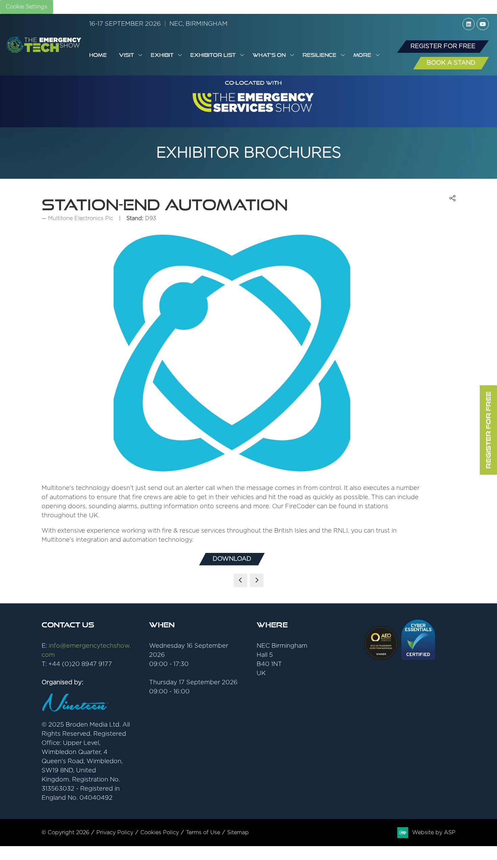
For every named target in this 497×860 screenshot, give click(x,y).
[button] (364, 55)
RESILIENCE (319, 55)
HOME (98, 55)
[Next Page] (256, 580)
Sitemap (238, 832)
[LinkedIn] (469, 24)
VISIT (126, 55)
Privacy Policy (114, 832)
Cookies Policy (159, 832)
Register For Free (488, 430)
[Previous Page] (240, 580)
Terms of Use (203, 832)
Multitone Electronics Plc (80, 218)
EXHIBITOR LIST (213, 55)
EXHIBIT (162, 55)
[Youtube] (483, 24)
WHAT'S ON (269, 55)
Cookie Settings (26, 6)
